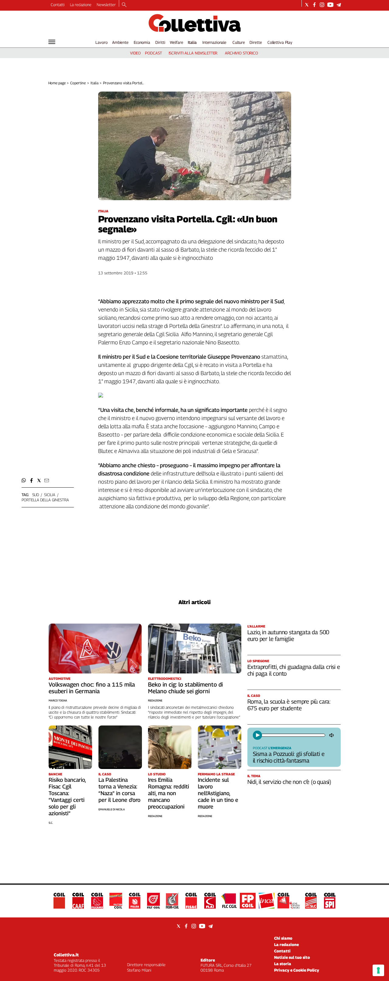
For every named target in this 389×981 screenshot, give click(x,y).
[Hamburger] (51, 41)
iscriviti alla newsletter (193, 52)
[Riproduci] (257, 735)
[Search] (124, 5)
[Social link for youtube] (330, 4)
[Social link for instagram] (322, 4)
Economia (142, 42)
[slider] (292, 735)
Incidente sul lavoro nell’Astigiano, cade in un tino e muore (218, 793)
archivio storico (241, 52)
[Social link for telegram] (338, 4)
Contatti (58, 4)
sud (35, 494)
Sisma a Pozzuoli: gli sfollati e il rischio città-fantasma (289, 757)
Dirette (256, 42)
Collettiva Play (279, 42)
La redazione (80, 4)
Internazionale (214, 42)
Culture (238, 42)
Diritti (160, 42)
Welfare (176, 42)
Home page (57, 83)
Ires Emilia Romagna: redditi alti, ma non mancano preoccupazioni (168, 793)
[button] (24, 480)
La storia (282, 963)
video (135, 52)
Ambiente (120, 42)
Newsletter (106, 4)
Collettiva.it (66, 954)
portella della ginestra (45, 499)
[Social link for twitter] (307, 4)
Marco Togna (58, 700)
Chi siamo (283, 938)
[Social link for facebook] (314, 4)
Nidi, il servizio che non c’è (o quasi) (289, 781)
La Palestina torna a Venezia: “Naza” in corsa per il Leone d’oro (119, 790)
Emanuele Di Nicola (111, 809)
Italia (192, 42)
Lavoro (101, 42)
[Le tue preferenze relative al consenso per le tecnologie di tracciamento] (378, 970)
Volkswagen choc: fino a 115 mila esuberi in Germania (92, 687)
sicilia (49, 494)
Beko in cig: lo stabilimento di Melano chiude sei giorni (185, 687)
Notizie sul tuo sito (292, 957)
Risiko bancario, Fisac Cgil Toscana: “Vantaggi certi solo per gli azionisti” (67, 796)
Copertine (78, 83)
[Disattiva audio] (332, 735)
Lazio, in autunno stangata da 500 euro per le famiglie (288, 635)
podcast (153, 52)
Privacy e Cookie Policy (296, 970)
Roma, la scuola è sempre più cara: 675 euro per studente (289, 704)
